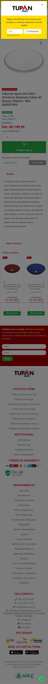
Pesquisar (34, 31)
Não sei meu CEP (13, 35)
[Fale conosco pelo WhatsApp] (41, 678)
